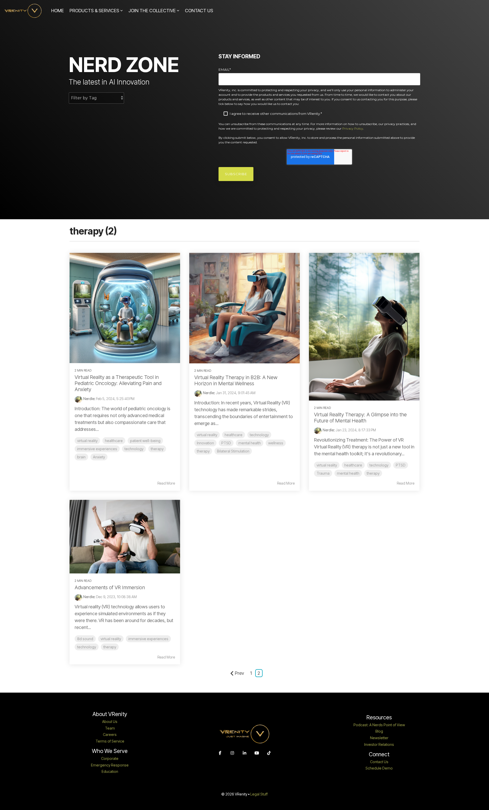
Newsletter (379, 738)
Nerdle (88, 398)
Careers (110, 735)
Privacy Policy (352, 128)
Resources (379, 717)
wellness (275, 443)
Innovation (205, 443)
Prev (239, 673)
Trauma (323, 473)
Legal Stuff (259, 794)
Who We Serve (110, 751)
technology (134, 449)
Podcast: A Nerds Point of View (379, 725)
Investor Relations (379, 745)
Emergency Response (110, 765)
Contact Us (379, 762)
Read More (166, 483)
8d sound (85, 639)
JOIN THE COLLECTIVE (152, 10)
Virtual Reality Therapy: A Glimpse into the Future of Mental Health (360, 417)
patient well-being (145, 440)
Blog (379, 731)
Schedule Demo (379, 768)
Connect (379, 754)
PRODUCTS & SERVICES (94, 10)
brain (81, 457)
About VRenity (109, 714)
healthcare (114, 440)
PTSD (226, 443)
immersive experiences (97, 449)
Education (110, 772)
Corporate (109, 759)
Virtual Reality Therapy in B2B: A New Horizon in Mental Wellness (235, 380)
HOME (57, 10)
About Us (109, 722)
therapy (157, 449)
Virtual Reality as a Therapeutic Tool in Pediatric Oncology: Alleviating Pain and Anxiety (118, 383)
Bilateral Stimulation (233, 451)
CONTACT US (199, 10)
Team (110, 728)
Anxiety (99, 457)
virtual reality (87, 440)
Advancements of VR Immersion (110, 587)
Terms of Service (110, 741)
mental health (249, 443)
